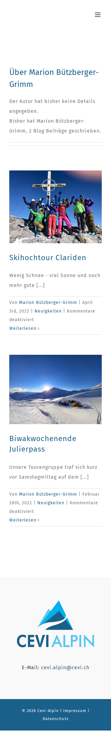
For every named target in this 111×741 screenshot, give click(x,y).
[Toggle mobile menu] (98, 14)
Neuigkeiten (48, 311)
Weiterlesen (22, 328)
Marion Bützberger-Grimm (48, 302)
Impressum (74, 710)
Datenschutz (56, 718)
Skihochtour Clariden (47, 257)
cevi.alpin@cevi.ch (65, 667)
